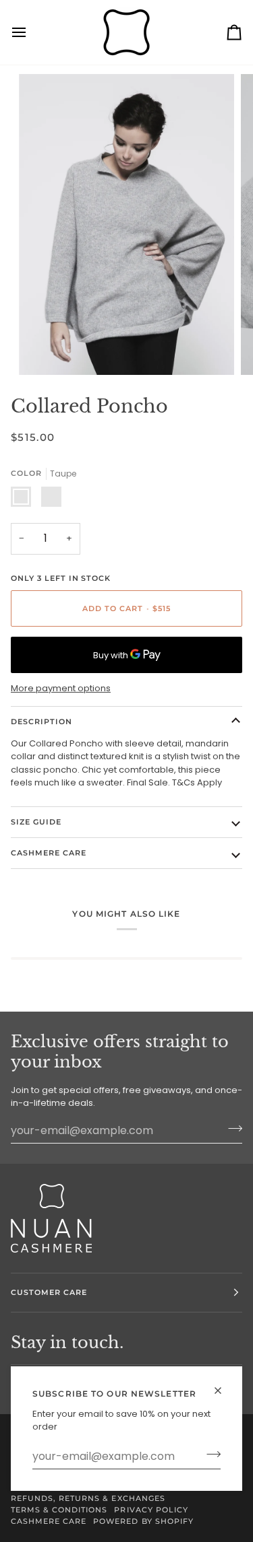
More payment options (61, 688)
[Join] (209, 1454)
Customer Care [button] (49, 1292)
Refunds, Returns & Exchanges (88, 1498)
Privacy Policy (151, 1509)
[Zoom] (44, 349)
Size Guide (36, 822)
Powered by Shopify (143, 1521)
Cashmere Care (48, 852)
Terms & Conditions (59, 1509)
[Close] (223, 1390)
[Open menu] (31, 32)
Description (41, 721)
